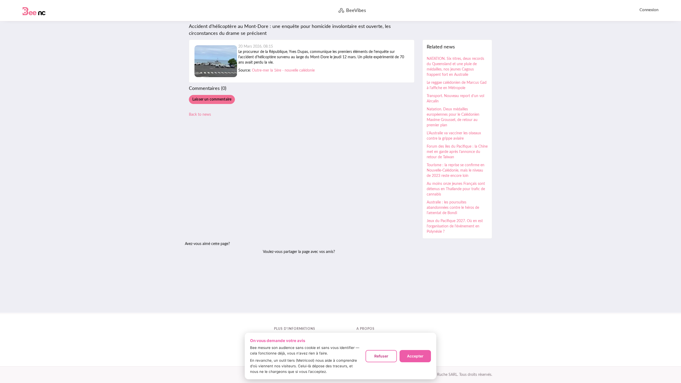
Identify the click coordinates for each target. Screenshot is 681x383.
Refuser (381, 356)
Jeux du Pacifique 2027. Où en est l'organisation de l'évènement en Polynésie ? (455, 226)
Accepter (415, 356)
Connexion (649, 10)
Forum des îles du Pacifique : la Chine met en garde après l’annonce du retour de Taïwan (457, 152)
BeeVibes (356, 10)
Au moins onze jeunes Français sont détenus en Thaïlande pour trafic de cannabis (456, 189)
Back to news (200, 114)
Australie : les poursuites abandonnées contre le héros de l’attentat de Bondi (453, 208)
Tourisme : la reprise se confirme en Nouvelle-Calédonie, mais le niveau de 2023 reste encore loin (455, 170)
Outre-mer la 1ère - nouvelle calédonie (283, 70)
